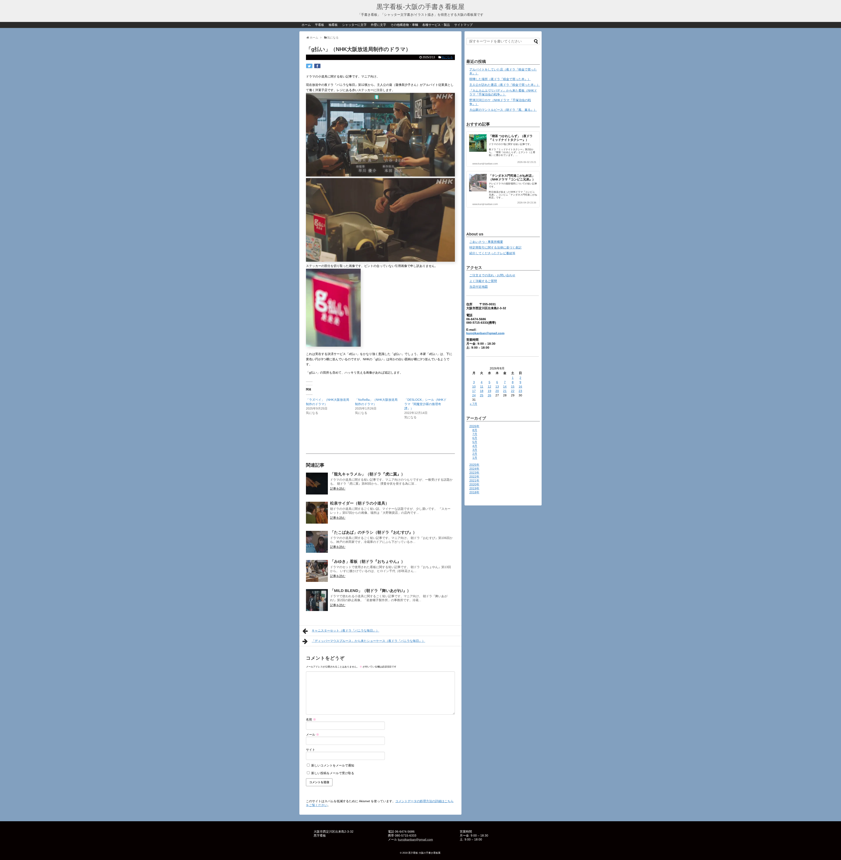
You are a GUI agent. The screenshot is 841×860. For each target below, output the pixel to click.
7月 (474, 434)
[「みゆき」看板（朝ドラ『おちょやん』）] (317, 571)
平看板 (319, 24)
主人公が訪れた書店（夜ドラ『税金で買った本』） (504, 85)
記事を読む (337, 488)
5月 (474, 442)
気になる (447, 57)
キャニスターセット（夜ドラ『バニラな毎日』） (345, 630)
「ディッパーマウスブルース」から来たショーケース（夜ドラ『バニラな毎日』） (368, 641)
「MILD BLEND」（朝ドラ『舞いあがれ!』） (370, 590)
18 (481, 391)
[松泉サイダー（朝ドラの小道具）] (317, 513)
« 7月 (473, 404)
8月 (474, 430)
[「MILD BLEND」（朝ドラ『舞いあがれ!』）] (317, 600)
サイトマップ (463, 24)
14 (505, 386)
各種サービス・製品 (436, 24)
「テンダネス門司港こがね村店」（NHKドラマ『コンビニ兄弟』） (512, 177)
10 (474, 386)
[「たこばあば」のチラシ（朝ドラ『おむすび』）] (317, 542)
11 (481, 386)
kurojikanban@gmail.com (485, 333)
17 (474, 391)
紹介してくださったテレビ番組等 (492, 253)
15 (512, 386)
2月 (474, 454)
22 (512, 391)
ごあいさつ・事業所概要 (486, 242)
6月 (474, 438)
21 (505, 391)
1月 (474, 457)
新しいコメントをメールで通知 (332, 765)
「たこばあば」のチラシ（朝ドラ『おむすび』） (373, 532)
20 (497, 391)
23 (520, 391)
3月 (474, 450)
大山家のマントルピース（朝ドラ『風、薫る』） (503, 109)
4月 (474, 446)
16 (520, 386)
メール (312, 734)
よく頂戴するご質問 (483, 281)
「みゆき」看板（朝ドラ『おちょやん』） (367, 561)
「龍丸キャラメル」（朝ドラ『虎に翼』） (367, 474)
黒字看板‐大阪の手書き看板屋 (420, 6)
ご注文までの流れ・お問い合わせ (492, 275)
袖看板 (333, 24)
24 (474, 395)
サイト (310, 749)
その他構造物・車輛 (404, 24)
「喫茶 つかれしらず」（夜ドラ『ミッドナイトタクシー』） (511, 137)
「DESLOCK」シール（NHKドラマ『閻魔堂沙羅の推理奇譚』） (425, 404)
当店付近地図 (478, 286)
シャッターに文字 (354, 24)
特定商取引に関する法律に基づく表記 (495, 247)
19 (489, 391)
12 (489, 386)
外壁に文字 (378, 24)
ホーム (306, 24)
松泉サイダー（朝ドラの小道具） (359, 503)
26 (489, 395)
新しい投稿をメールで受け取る (332, 773)
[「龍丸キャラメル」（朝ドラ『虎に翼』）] (317, 483)
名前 (311, 719)
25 (481, 395)
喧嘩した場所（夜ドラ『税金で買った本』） (500, 79)
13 (497, 386)
